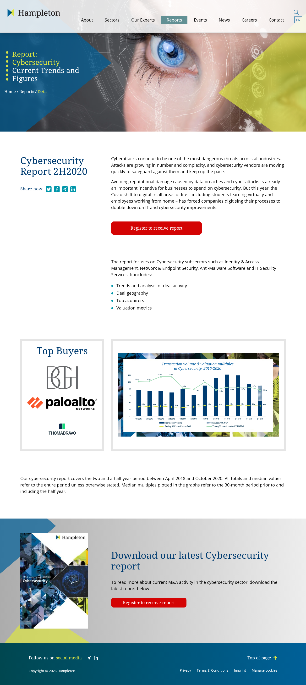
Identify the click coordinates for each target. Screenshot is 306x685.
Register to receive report (156, 228)
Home (10, 91)
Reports (26, 91)
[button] (298, 20)
